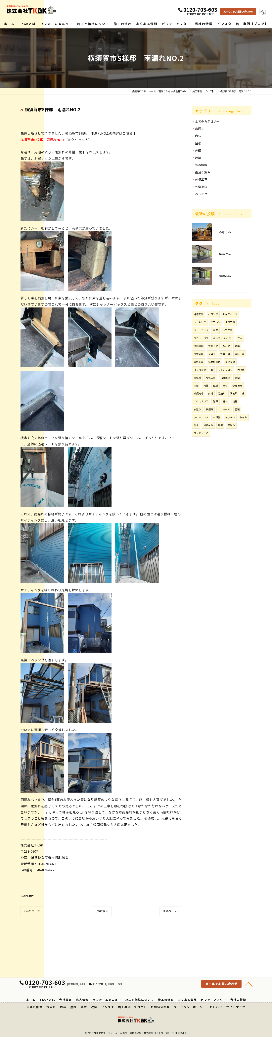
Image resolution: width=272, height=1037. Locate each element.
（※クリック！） (56, 139)
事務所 (197, 377)
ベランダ (201, 194)
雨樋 (196, 385)
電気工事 (230, 322)
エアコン (215, 322)
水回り (199, 128)
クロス (212, 353)
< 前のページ (32, 911)
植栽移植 (199, 346)
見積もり (208, 425)
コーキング (200, 322)
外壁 (198, 150)
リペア (226, 346)
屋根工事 (199, 361)
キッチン (230, 417)
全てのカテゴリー (207, 121)
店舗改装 (225, 377)
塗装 (237, 409)
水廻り (197, 409)
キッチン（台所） (223, 338)
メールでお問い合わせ (238, 12)
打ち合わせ (200, 369)
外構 (210, 393)
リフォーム (224, 409)
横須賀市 (199, 393)
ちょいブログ (225, 369)
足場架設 (230, 361)
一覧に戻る (101, 911)
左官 (215, 330)
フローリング (201, 417)
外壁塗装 (201, 187)
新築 (237, 346)
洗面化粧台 (214, 361)
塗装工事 (240, 353)
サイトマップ (236, 1007)
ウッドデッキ (201, 433)
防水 (196, 425)
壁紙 (215, 385)
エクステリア (201, 401)
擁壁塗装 (199, 353)
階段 (215, 401)
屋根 (198, 143)
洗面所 (233, 393)
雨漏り (231, 425)
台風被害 (237, 385)
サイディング (230, 314)
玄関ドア (213, 346)
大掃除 (241, 369)
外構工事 (201, 179)
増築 (220, 425)
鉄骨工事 (225, 353)
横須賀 (209, 409)
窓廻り (221, 393)
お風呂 (216, 417)
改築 (198, 158)
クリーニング (201, 330)
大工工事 (228, 330)
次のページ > (171, 911)
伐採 (235, 401)
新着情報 (201, 165)
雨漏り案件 (27, 896)
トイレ (243, 417)
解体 (225, 401)
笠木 (239, 338)
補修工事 (199, 314)
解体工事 (211, 377)
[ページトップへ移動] (248, 984)
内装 (198, 136)
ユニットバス (201, 338)
